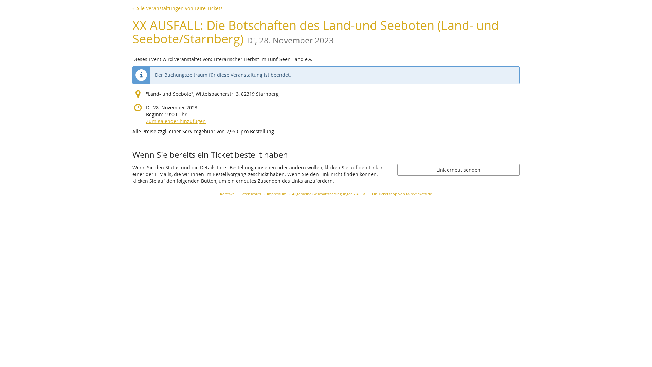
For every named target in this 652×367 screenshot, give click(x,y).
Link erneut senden (458, 170)
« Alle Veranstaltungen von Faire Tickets (177, 8)
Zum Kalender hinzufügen (176, 121)
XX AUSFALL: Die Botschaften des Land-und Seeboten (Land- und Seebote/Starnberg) (315, 32)
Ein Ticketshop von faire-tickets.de (402, 193)
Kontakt (227, 193)
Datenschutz (250, 193)
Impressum (276, 193)
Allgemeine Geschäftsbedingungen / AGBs (328, 193)
